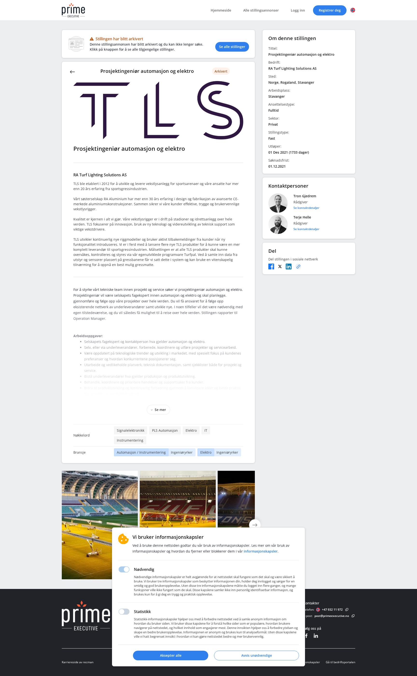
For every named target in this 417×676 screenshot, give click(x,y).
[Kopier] (298, 266)
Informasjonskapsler (306, 662)
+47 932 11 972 (332, 610)
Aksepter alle (170, 655)
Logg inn (298, 10)
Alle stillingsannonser (261, 10)
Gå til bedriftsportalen (340, 662)
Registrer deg (330, 10)
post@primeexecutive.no (331, 616)
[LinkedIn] (289, 266)
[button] (352, 10)
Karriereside (70, 662)
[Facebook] (271, 266)
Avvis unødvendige (256, 655)
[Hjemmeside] (99, 615)
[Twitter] (280, 266)
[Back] (72, 71)
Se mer (160, 409)
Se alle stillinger (232, 46)
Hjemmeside (221, 10)
